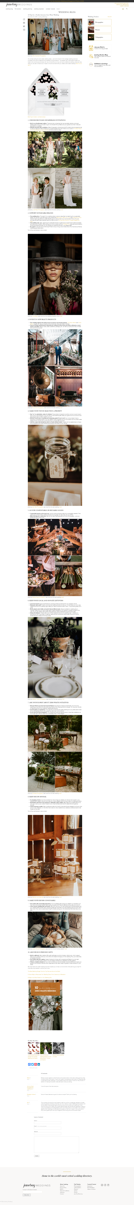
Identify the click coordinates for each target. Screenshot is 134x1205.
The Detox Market (72, 322)
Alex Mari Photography (37, 507)
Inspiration (89, 1186)
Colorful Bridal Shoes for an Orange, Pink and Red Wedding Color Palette (33, 1056)
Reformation (59, 217)
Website (36, 1131)
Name (36, 1120)
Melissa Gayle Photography (38, 597)
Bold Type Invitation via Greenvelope (36, 117)
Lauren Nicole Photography (38, 949)
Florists (75, 1192)
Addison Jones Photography (39, 699)
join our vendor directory (121, 3)
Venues (75, 1190)
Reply (28, 1079)
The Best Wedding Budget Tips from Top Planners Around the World (44, 971)
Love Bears (35, 316)
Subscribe (26, 1195)
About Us (62, 1186)
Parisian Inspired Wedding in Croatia (58, 1055)
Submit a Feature (91, 1189)
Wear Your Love (66, 217)
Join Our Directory (78, 1194)
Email (40, 1126)
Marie (28, 1078)
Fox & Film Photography (38, 407)
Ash (28, 1102)
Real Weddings (90, 1187)
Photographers (77, 1186)
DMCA (61, 1189)
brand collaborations (123, 4)
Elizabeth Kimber (31, 1094)
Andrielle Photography (37, 793)
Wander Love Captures (37, 897)
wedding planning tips (33, 1067)
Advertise (62, 1192)
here (62, 209)
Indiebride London (77, 217)
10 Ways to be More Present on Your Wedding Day (40, 977)
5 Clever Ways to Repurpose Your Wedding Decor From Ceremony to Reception (47, 974)
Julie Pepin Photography (39, 209)
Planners (76, 1189)
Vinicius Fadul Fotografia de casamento (30, 1088)
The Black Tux (66, 224)
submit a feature (124, 6)
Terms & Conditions (64, 1190)
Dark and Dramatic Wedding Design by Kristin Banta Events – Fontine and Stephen (45, 1057)
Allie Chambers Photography (39, 56)
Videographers (77, 1187)
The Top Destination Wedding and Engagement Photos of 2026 (67, 1)
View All (109, 16)
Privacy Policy (63, 1187)
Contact (62, 1194)
